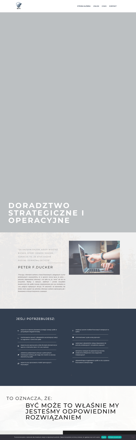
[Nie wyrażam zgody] (133, 437)
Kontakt (113, 6)
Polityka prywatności (115, 437)
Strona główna (84, 6)
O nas (104, 6)
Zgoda (104, 437)
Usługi (96, 6)
